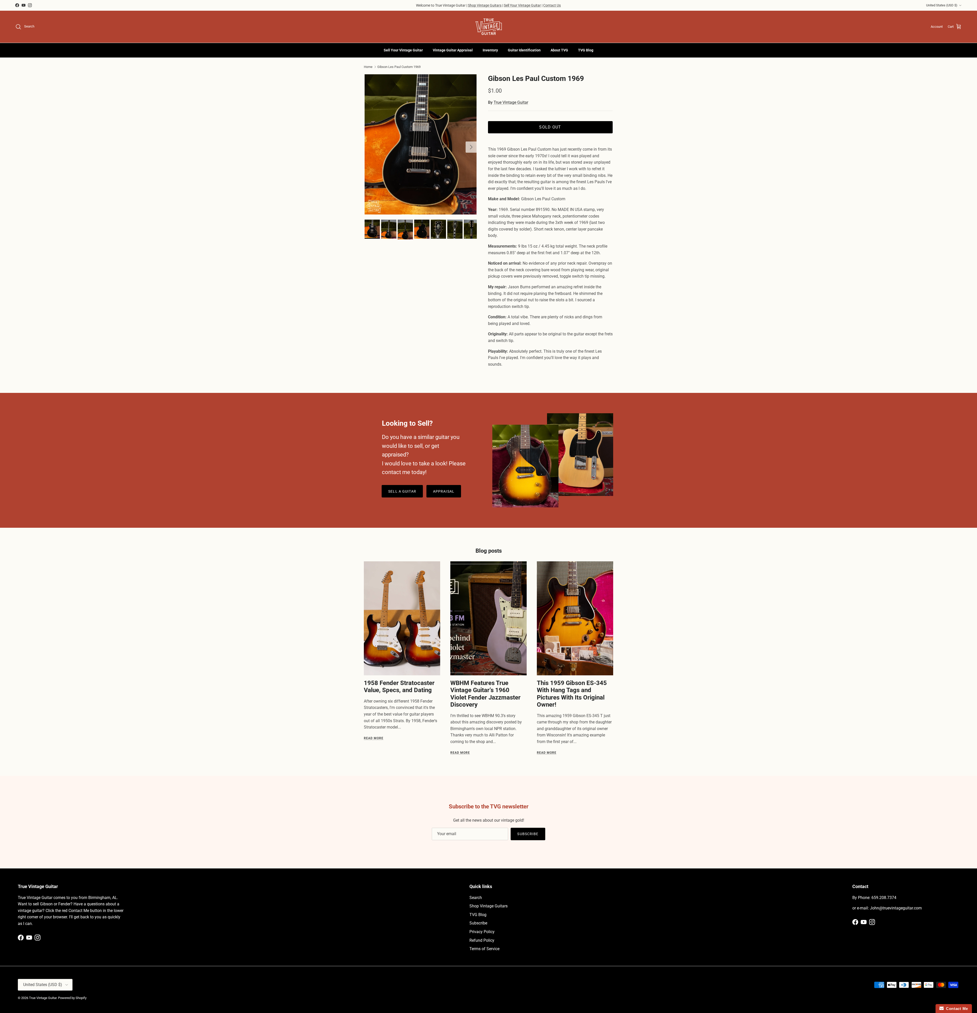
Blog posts (489, 551)
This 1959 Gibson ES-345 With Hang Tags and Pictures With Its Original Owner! (572, 693)
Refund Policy (481, 940)
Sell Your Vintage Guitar (522, 5)
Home (368, 67)
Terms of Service (484, 948)
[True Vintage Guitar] (489, 27)
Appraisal (443, 491)
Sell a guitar (402, 491)
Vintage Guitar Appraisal (453, 50)
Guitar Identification (524, 50)
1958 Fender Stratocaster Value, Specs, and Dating (399, 686)
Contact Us (552, 5)
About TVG (559, 50)
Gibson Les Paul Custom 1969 (399, 67)
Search (475, 897)
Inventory (490, 50)
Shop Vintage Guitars (484, 5)
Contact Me (956, 1008)
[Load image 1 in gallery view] (421, 144)
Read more (373, 738)
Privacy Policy (482, 931)
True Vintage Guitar (511, 102)
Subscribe (527, 834)
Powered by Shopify (72, 998)
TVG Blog (585, 50)
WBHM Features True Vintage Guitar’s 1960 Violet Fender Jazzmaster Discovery (485, 693)
